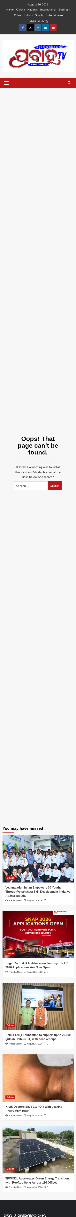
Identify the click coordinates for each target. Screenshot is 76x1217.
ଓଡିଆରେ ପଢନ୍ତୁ (39, 20)
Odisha (20, 9)
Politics (28, 15)
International (48, 9)
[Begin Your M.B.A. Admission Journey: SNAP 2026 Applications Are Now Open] (38, 934)
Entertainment (55, 15)
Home (10, 9)
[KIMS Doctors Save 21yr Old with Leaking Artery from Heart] (38, 1078)
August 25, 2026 (34, 900)
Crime (17, 15)
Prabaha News (16, 900)
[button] (6, 82)
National (32, 9)
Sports (39, 15)
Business (64, 9)
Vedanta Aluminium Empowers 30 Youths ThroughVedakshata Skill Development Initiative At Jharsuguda (37, 891)
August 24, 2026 (34, 1187)
